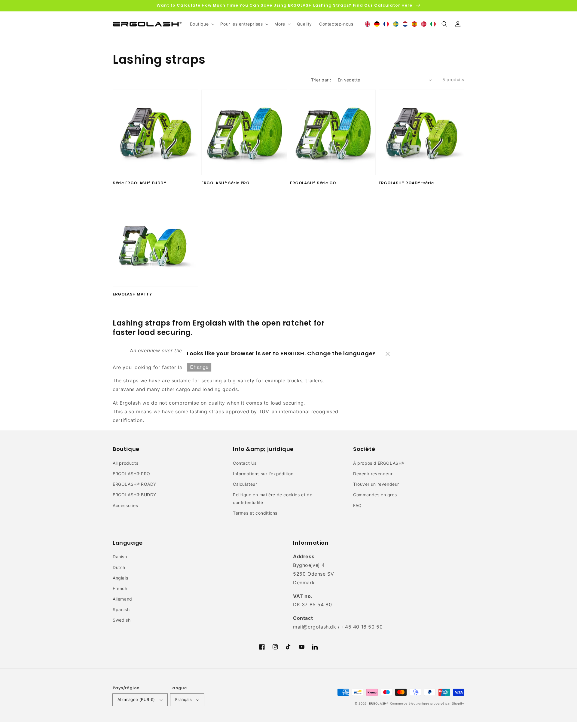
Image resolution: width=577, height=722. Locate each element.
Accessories (125, 505)
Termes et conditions (255, 512)
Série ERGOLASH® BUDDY (139, 183)
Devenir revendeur (372, 473)
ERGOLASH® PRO (131, 473)
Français (183, 699)
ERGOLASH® (379, 703)
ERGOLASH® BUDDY (134, 494)
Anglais (120, 577)
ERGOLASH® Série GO (313, 183)
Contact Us (245, 463)
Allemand (122, 598)
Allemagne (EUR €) (136, 699)
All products (125, 463)
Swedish (121, 620)
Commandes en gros (375, 494)
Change (199, 367)
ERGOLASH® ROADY (134, 484)
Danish (120, 556)
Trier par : (321, 79)
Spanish (121, 609)
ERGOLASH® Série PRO (225, 183)
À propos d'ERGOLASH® (379, 463)
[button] (444, 24)
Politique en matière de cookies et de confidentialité (272, 498)
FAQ (357, 505)
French (120, 588)
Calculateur (245, 484)
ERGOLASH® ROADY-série (406, 183)
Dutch (119, 567)
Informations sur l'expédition (263, 473)
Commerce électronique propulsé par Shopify (427, 703)
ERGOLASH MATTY (132, 294)
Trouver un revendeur (376, 484)
